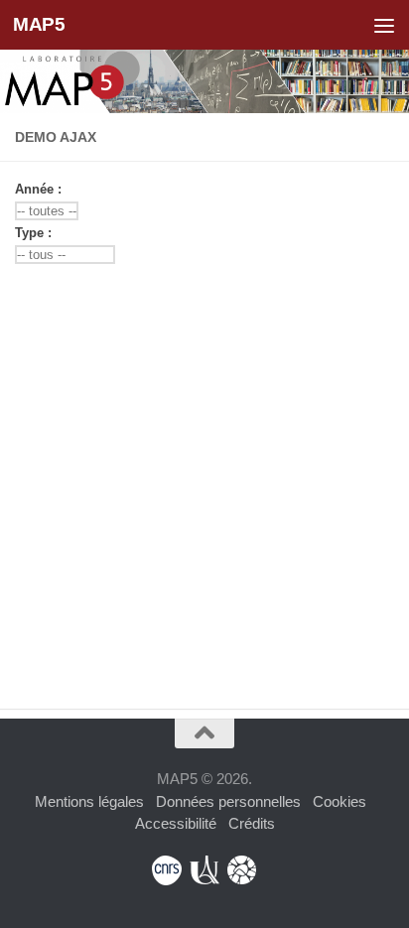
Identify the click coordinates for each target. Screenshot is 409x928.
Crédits (251, 823)
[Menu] (384, 25)
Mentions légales (89, 801)
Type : (37, 232)
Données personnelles (228, 801)
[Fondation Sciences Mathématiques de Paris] (242, 870)
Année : (42, 189)
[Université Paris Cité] (204, 870)
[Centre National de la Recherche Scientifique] (167, 870)
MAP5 (39, 24)
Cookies (339, 801)
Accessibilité (175, 823)
